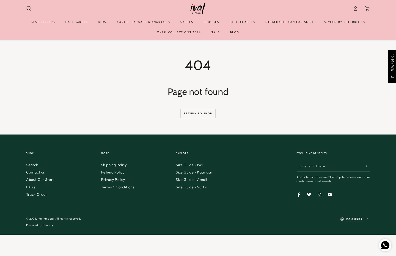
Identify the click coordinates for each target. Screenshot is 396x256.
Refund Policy (113, 172)
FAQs (30, 187)
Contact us (35, 172)
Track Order (36, 194)
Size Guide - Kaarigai (194, 172)
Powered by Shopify (39, 225)
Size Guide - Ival (189, 164)
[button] (29, 8)
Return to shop (198, 113)
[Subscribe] (367, 166)
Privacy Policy (113, 179)
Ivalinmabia (46, 218)
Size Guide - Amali (191, 179)
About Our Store (40, 179)
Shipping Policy (114, 164)
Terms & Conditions (118, 187)
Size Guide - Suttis (191, 187)
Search (32, 164)
